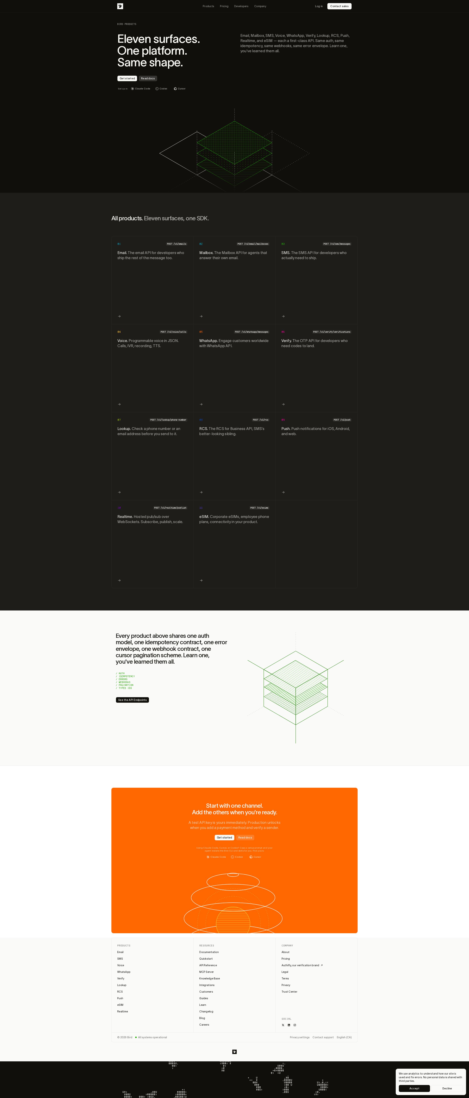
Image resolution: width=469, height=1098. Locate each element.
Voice (120, 965)
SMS (120, 958)
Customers (206, 991)
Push (120, 998)
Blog (202, 1018)
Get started (127, 78)
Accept (414, 1088)
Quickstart (206, 958)
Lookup (122, 985)
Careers (204, 1024)
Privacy (286, 985)
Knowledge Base (209, 978)
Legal (285, 971)
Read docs (148, 78)
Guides (203, 998)
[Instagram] (294, 1025)
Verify (120, 978)
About (285, 952)
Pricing (224, 6)
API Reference (208, 965)
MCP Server (206, 971)
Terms (285, 978)
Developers (241, 6)
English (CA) (344, 1037)
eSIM (120, 1004)
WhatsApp (123, 971)
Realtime (122, 1011)
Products (208, 6)
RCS (120, 991)
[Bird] (120, 6)
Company (260, 6)
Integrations (207, 985)
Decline (447, 1088)
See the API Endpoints (132, 699)
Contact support (323, 1037)
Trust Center (289, 991)
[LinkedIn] (288, 1025)
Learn (202, 1004)
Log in (319, 6)
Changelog (206, 1011)
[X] (283, 1025)
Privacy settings (300, 1037)
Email (120, 952)
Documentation (209, 952)
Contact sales (339, 6)
